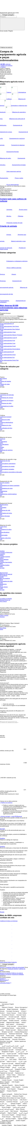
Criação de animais (8, 226)
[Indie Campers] (18, 955)
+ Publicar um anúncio (6, 802)
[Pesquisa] (12, 24)
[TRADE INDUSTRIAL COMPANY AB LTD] (18, 940)
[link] (14, 187)
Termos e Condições (5, 967)
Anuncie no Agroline (5, 973)
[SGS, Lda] (18, 944)
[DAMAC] (6, 944)
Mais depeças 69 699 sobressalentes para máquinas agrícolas (13, 307)
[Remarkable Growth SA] (6, 940)
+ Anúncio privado (5, 816)
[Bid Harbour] (18, 932)
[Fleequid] (6, 948)
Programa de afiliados (18, 974)
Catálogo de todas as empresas (9, 921)
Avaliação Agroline (13, 968)
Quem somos (3, 962)
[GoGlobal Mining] (6, 959)
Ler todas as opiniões (6, 598)
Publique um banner (5, 974)
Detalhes (2, 838)
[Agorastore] (18, 924)
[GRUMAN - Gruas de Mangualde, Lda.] (18, 936)
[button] (14, 39)
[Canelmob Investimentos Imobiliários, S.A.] (18, 928)
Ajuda (9, 962)
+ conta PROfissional (16, 816)
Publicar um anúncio (6, 193)
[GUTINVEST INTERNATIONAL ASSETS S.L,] (18, 959)
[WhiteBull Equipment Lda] (6, 951)
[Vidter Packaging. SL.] (6, 936)
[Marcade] (6, 955)
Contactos (14, 962)
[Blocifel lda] (18, 948)
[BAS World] (18, 951)
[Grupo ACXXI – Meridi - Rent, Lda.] (6, 932)
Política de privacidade (18, 967)
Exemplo (2, 828)
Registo (2, 912)
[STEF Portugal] (6, 928)
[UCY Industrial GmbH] (6, 924)
